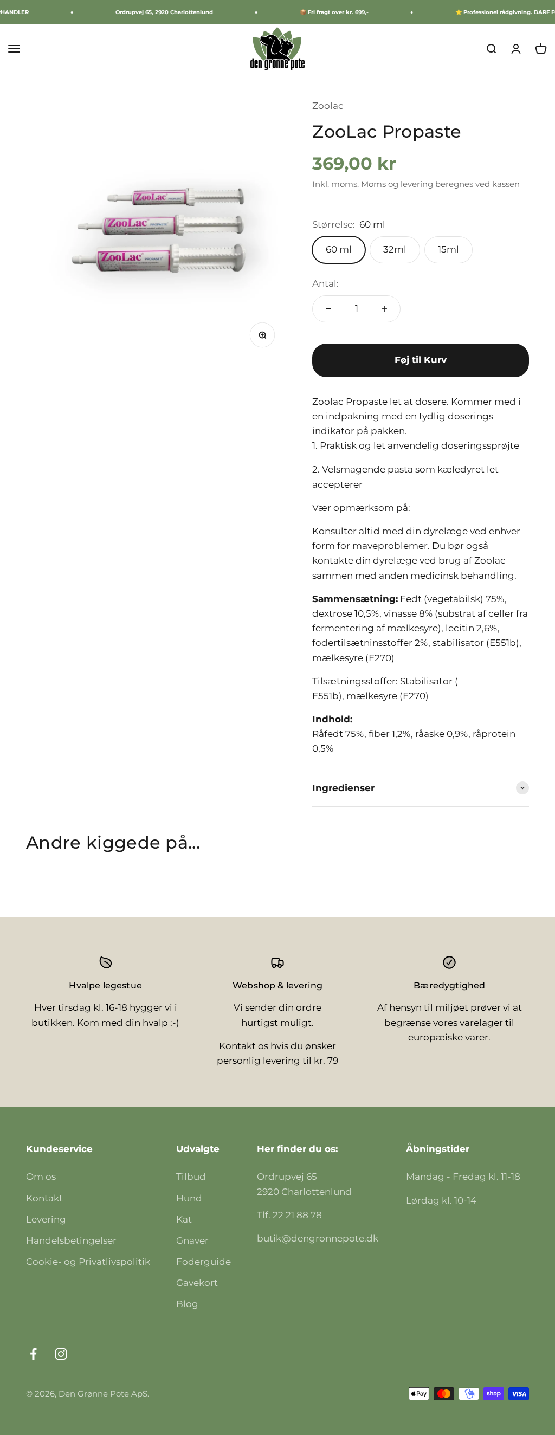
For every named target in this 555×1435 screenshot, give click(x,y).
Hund (189, 1198)
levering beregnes (437, 184)
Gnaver (192, 1240)
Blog (187, 1303)
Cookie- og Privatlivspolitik (88, 1261)
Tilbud (191, 1176)
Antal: (325, 283)
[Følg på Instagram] (61, 1354)
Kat (184, 1219)
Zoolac (328, 105)
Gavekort (197, 1282)
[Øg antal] (384, 309)
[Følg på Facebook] (33, 1354)
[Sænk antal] (328, 309)
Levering (46, 1219)
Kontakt (44, 1198)
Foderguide (203, 1261)
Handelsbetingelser (71, 1240)
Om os (41, 1176)
